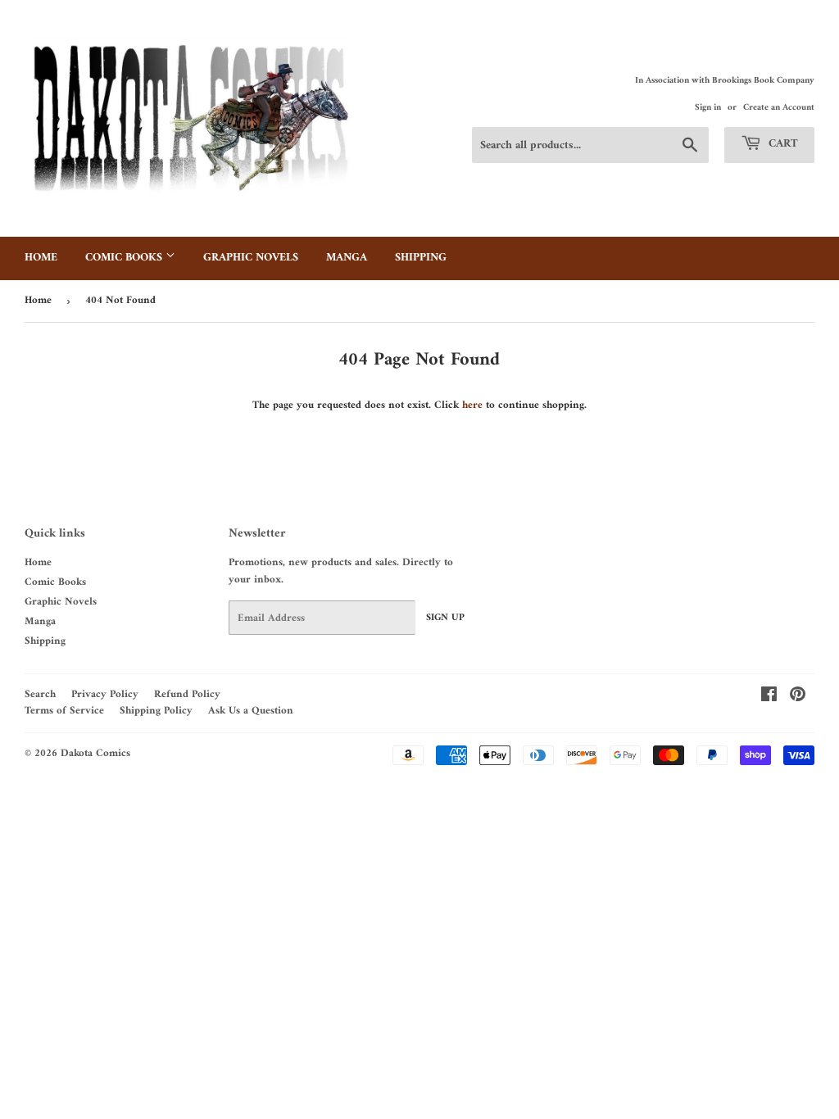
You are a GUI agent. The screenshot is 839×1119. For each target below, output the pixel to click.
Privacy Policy (104, 694)
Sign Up (445, 618)
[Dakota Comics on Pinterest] (797, 697)
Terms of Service (64, 710)
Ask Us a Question (250, 710)
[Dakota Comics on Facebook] (769, 697)
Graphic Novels (250, 257)
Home (41, 257)
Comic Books (125, 257)
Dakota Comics (95, 753)
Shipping (421, 257)
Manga (346, 257)
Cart (781, 144)
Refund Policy (187, 694)
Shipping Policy (156, 710)
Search (40, 694)
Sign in (708, 108)
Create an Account (778, 108)
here (472, 405)
